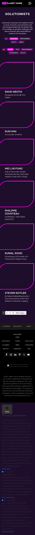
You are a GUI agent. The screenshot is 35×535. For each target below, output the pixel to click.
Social (10, 49)
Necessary (8, 472)
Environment (27, 49)
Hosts (14, 42)
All (6, 38)
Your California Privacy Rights (12, 388)
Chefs (21, 42)
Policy (23, 53)
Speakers (14, 38)
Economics (13, 53)
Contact (17, 341)
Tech (17, 49)
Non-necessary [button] (8, 497)
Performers (25, 38)
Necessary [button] (6, 469)
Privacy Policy (29, 345)
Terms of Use (29, 341)
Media (17, 345)
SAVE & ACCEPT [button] (8, 531)
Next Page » (20, 313)
